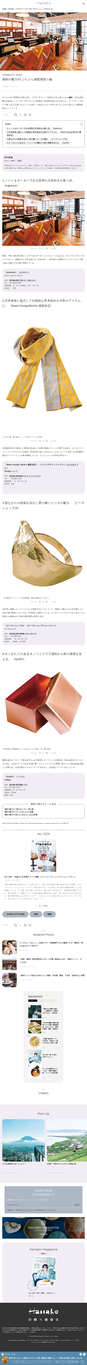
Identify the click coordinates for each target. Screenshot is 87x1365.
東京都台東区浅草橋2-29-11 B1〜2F (23, 634)
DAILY (33, 1000)
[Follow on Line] (51, 1319)
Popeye (46, 1340)
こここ (74, 1340)
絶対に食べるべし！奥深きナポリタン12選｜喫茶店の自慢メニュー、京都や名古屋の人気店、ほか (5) (45, 1358)
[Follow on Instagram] (30, 1319)
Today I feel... (10, 1354)
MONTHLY (52, 1000)
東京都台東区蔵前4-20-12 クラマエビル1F (25, 476)
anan (9, 1340)
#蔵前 (49, 914)
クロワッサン (29, 1340)
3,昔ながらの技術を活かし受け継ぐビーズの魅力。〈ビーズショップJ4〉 (38, 139)
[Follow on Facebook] (35, 1319)
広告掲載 (44, 1342)
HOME (4, 9)
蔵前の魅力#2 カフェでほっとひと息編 (19, 812)
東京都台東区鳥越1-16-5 (18, 785)
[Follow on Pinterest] (46, 1319)
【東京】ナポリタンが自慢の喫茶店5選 (47, 1361)
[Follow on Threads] (57, 1319)
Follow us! (43, 1234)
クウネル (41, 1340)
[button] (34, 248)
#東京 (36, 914)
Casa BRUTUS (21, 1340)
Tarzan (57, 1340)
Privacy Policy (51, 1342)
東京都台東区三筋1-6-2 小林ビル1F (23, 280)
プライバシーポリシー (28, 1210)
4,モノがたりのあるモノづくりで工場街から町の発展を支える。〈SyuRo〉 (39, 143)
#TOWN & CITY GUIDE (15, 914)
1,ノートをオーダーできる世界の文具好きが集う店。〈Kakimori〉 (35, 128)
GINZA (36, 1340)
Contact (32, 1332)
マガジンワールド (36, 1342)
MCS (77, 1340)
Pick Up (43, 1114)
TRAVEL (11, 9)
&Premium (52, 1340)
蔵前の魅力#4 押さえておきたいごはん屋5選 (21, 815)
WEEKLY (42, 1000)
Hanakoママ (68, 1340)
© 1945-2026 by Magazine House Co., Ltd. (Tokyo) (43, 1336)
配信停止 (77, 1205)
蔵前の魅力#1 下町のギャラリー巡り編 (19, 809)
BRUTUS (14, 1340)
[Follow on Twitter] (41, 1319)
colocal (62, 1340)
